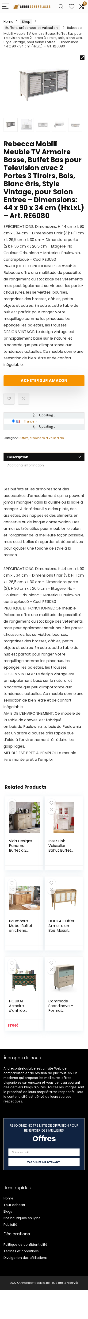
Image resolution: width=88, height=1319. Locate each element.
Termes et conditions (21, 1251)
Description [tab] (17, 457)
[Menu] (5, 6)
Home (8, 21)
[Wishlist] (71, 7)
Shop (26, 21)
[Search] (61, 6)
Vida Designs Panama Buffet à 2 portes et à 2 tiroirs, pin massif (21, 852)
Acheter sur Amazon (44, 380)
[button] (82, 57)
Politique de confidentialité (25, 1244)
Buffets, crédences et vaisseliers (31, 27)
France (29, 421)
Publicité (10, 1224)
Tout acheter (14, 1205)
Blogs (8, 1211)
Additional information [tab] (25, 465)
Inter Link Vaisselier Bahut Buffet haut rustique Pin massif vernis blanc (60, 852)
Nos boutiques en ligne (22, 1218)
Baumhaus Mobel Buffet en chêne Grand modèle (22, 928)
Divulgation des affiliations (25, 1257)
